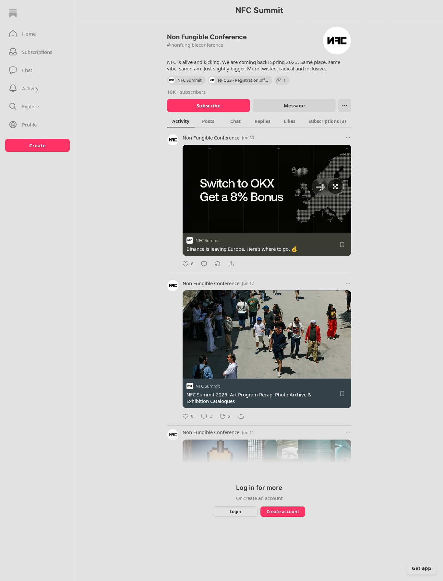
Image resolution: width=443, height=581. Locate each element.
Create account (283, 511)
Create (37, 145)
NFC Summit (208, 240)
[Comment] (204, 264)
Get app (421, 568)
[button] (37, 34)
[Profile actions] (344, 105)
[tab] (181, 121)
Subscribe (209, 105)
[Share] (231, 264)
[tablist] (259, 121)
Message (294, 105)
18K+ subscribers (186, 92)
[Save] (342, 244)
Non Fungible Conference (211, 137)
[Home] (13, 13)
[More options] (348, 137)
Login (235, 511)
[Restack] (217, 264)
